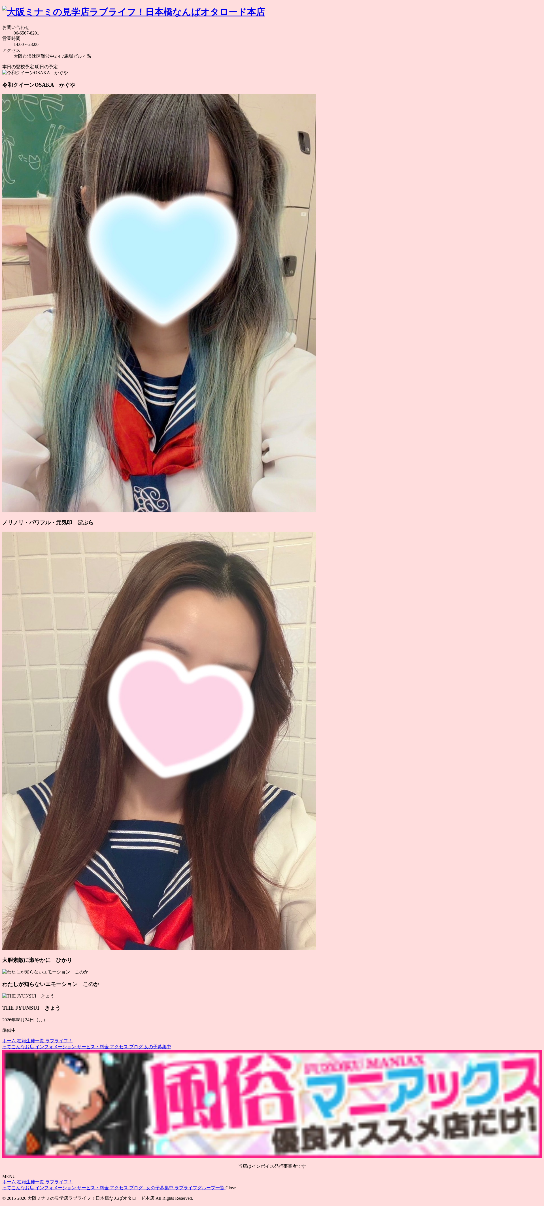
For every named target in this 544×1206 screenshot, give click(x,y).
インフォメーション (56, 1046)
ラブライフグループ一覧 (200, 1187)
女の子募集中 (157, 1046)
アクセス (119, 1046)
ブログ (136, 1046)
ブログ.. (137, 1187)
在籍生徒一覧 (31, 1040)
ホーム (9, 1040)
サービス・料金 (93, 1046)
